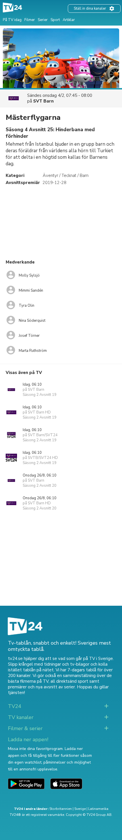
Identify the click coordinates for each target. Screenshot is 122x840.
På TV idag (12, 19)
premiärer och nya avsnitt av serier (41, 687)
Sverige (80, 808)
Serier (43, 19)
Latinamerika (98, 808)
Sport (55, 19)
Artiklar (69, 19)
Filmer (29, 19)
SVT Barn (43, 101)
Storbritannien (60, 808)
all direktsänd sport (69, 681)
